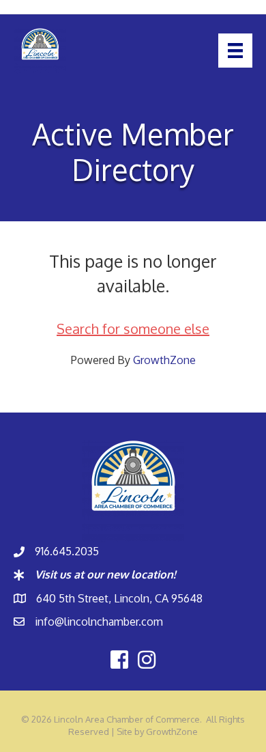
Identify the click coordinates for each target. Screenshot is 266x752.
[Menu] (235, 50)
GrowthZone (164, 360)
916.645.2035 (67, 551)
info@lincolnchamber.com (99, 621)
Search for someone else (133, 328)
